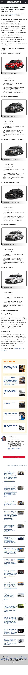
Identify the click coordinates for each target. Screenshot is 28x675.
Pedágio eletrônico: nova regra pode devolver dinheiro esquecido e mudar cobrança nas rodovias (10, 596)
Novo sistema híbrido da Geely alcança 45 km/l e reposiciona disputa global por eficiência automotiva (10, 631)
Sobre (11, 465)
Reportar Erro (15, 465)
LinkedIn (10, 449)
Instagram (18, 448)
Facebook (15, 658)
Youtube (6, 659)
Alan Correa (10, 14)
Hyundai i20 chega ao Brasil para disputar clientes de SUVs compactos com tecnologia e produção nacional (9, 528)
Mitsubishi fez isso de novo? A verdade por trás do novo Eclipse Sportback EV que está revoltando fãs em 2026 (10, 540)
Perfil (9, 448)
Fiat (23, 348)
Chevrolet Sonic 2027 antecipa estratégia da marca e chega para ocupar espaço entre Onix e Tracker (10, 562)
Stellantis (3, 350)
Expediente (17, 656)
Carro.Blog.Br (17, 348)
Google (20, 658)
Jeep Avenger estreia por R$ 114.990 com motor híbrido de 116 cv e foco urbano (10, 503)
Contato (13, 448)
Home (9, 465)
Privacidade (21, 465)
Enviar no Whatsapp (14, 457)
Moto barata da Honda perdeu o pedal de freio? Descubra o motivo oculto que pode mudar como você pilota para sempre (10, 551)
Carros (15, 14)
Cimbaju (7, 656)
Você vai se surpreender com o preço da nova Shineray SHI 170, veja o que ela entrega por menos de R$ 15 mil (10, 642)
